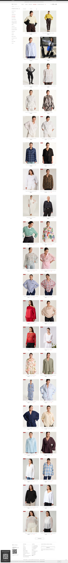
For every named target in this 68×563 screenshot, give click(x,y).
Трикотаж (13, 26)
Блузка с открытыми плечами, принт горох (31, 533)
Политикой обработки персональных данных (30, 561)
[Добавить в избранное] (37, 11)
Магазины (13, 0)
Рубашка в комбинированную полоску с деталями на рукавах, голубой (31, 59)
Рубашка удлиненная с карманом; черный (48, 217)
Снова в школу (14, 19)
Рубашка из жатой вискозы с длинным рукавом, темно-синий (30, 428)
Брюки (12, 24)
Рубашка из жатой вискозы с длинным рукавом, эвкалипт (48, 375)
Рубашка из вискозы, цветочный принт (31, 375)
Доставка (24, 549)
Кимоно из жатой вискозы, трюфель (48, 454)
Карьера (24, 554)
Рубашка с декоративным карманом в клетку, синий (31, 296)
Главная (13, 6)
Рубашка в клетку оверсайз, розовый (48, 296)
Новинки (26, 4)
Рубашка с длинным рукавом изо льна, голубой (30, 454)
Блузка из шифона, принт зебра (48, 112)
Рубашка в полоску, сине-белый (48, 59)
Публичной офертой (43, 549)
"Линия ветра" (30, 4)
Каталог (23, 4)
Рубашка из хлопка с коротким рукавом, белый (48, 138)
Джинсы (13, 34)
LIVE (45, 4)
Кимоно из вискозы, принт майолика (31, 401)
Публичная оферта (25, 559)
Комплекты (13, 31)
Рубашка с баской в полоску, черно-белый (31, 112)
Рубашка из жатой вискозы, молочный (31, 138)
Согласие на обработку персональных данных (33, 559)
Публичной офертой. (42, 561)
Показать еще (39, 538)
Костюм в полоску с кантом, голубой (48, 401)
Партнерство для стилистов (27, 555)
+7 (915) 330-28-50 (54, 0)
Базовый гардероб (14, 29)
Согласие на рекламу (42, 559)
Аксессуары (13, 41)
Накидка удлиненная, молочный (31, 217)
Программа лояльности (40, 4)
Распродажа (34, 4)
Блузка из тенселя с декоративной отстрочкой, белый (48, 533)
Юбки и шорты (14, 36)
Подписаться (48, 547)
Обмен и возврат (25, 550)
